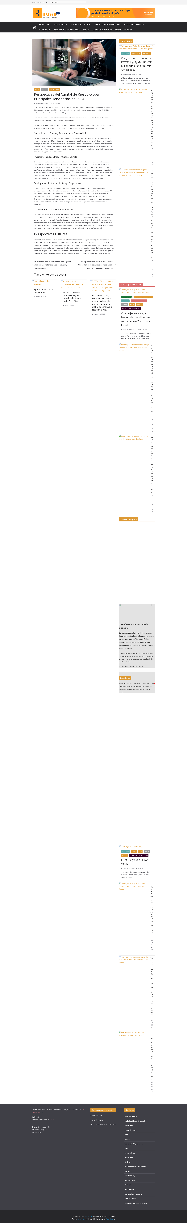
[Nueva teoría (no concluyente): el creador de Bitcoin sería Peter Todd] (74, 281)
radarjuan (141, 868)
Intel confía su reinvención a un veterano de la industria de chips (152, 1056)
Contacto (128, 30)
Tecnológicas (44, 30)
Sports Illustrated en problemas (44, 291)
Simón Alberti (138, 74)
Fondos (37, 89)
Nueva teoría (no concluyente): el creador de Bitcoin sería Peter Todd (72, 297)
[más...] (53, 1120)
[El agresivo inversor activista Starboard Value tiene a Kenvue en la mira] (134, 127)
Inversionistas (129, 1153)
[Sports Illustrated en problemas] (45, 281)
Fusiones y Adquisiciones (128, 539)
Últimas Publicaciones (102, 30)
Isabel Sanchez (55, 103)
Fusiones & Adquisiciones (81, 25)
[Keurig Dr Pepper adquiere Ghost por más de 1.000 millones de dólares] (134, 474)
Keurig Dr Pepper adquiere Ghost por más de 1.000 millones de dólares (152, 464)
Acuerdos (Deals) (127, 297)
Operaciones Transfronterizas (66, 30)
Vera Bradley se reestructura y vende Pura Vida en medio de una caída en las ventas (152, 986)
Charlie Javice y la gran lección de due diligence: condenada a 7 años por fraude (135, 319)
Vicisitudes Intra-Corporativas (108, 25)
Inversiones (123, 536)
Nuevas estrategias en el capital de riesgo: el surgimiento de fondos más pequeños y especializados (52, 265)
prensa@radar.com (97, 1120)
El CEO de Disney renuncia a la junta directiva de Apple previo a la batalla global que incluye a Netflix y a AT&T (102, 302)
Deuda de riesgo (130, 1130)
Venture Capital (60, 25)
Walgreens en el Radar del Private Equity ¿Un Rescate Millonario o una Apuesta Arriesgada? (136, 63)
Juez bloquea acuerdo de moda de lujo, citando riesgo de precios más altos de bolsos (152, 379)
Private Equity (44, 25)
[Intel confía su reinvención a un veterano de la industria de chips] (134, 1062)
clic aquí (113, 1124)
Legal (121, 546)
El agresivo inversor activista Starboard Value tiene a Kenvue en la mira (152, 118)
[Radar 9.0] (34, 27)
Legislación (128, 1157)
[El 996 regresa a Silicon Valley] (137, 846)
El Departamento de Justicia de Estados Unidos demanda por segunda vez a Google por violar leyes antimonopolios (95, 265)
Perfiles (86, 30)
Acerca (118, 30)
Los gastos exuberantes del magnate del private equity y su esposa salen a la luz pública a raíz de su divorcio (152, 214)
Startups (139, 305)
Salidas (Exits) (146, 53)
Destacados (125, 53)
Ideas (140, 851)
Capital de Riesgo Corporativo (143, 297)
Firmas (126, 1135)
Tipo (120, 525)
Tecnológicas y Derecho (134, 25)
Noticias (44, 89)
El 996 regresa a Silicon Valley (134, 862)
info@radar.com (96, 1115)
